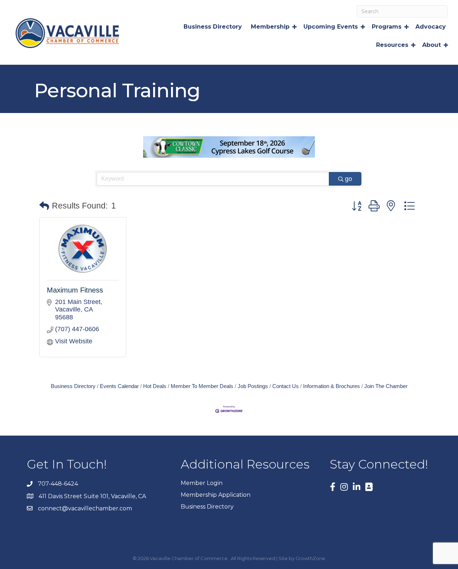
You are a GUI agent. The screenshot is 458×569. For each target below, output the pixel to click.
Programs (386, 26)
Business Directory (213, 26)
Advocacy (430, 26)
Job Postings (253, 386)
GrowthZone (310, 558)
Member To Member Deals (202, 386)
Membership (270, 26)
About (431, 44)
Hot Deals (154, 386)
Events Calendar (119, 386)
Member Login (202, 483)
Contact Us (285, 386)
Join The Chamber (386, 386)
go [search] (348, 178)
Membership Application (215, 494)
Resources (392, 44)
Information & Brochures (331, 386)
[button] (44, 206)
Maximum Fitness (75, 290)
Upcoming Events (330, 26)
